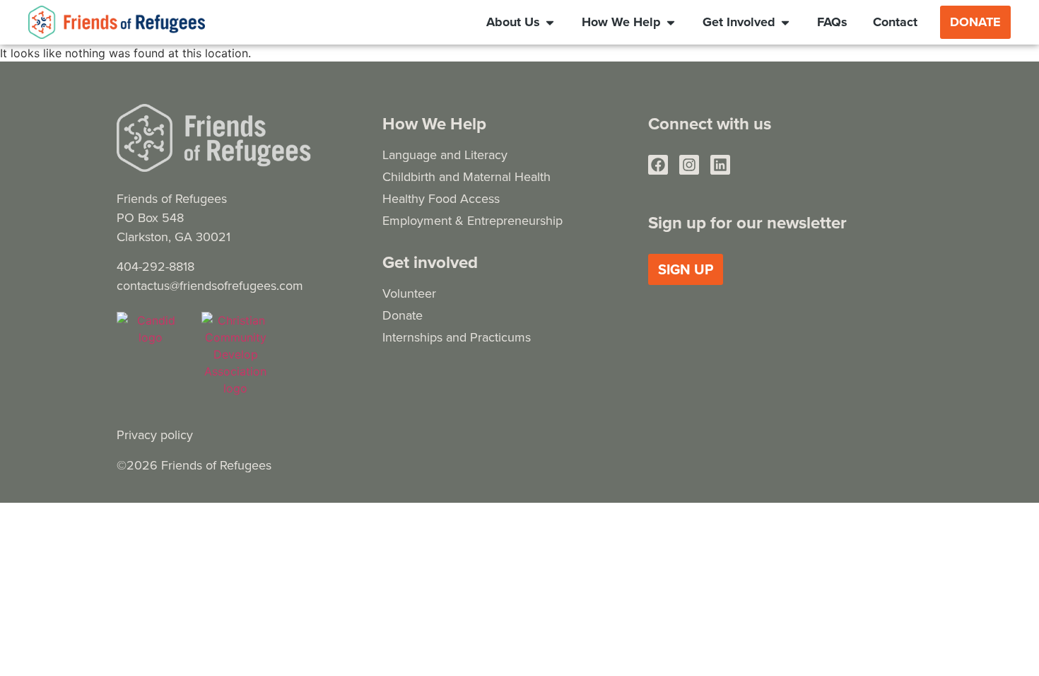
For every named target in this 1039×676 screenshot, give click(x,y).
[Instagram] (689, 165)
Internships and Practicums (456, 337)
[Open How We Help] (670, 22)
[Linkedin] (720, 165)
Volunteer (409, 293)
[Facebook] (658, 165)
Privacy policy (155, 434)
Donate (402, 315)
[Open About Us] (550, 22)
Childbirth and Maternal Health (466, 176)
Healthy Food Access (441, 198)
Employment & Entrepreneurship (472, 220)
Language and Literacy (444, 154)
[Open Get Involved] (785, 22)
